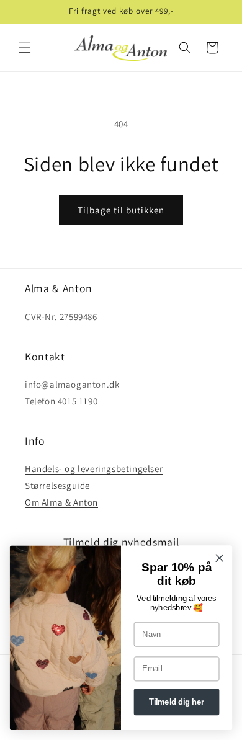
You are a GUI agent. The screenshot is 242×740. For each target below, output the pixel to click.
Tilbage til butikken (121, 210)
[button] (24, 47)
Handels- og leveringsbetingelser (94, 469)
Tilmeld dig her (176, 702)
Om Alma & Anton (61, 502)
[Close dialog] (219, 558)
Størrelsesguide (57, 485)
